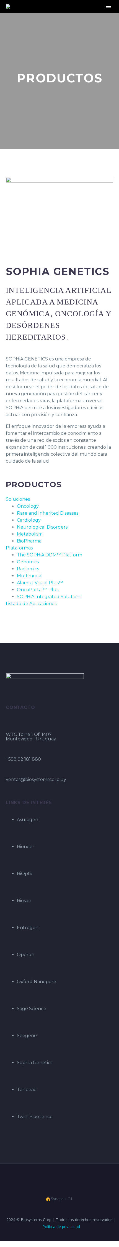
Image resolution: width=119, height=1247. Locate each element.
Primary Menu (108, 6)
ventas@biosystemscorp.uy (36, 779)
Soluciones (18, 499)
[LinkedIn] (56, 1179)
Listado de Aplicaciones (31, 603)
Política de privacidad (61, 1226)
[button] (59, 499)
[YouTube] (63, 1179)
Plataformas (19, 548)
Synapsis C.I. (61, 1199)
